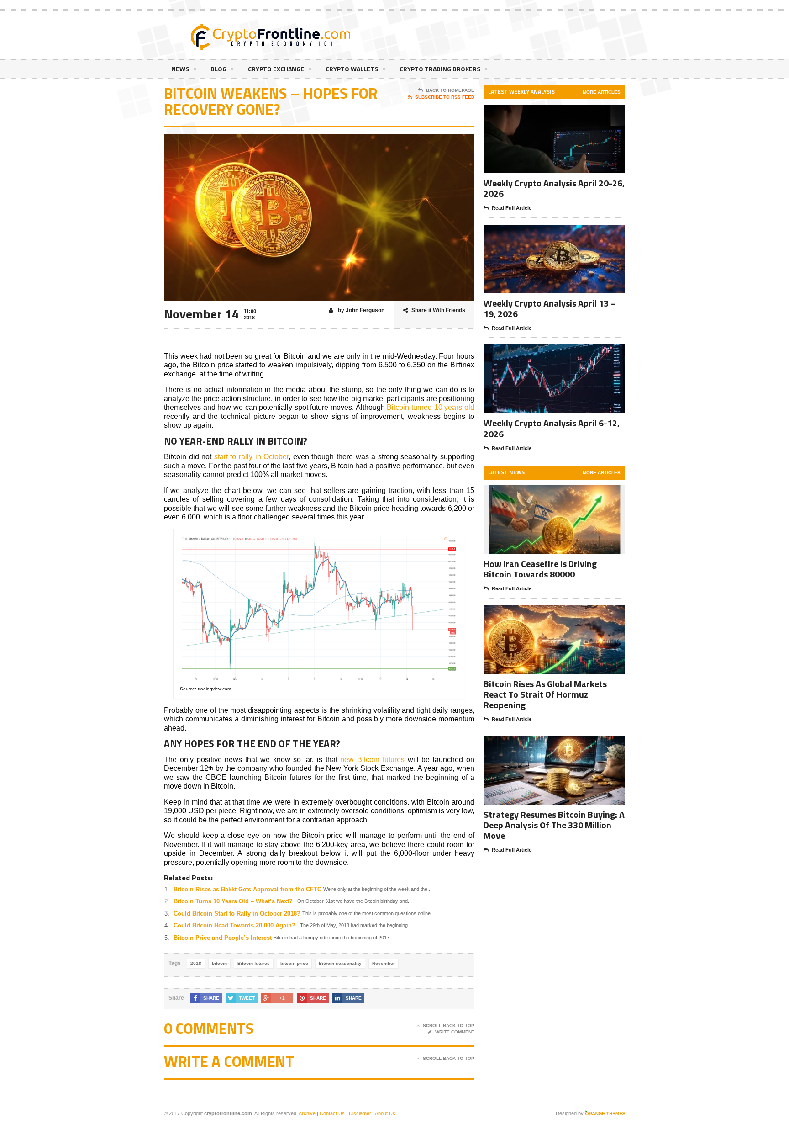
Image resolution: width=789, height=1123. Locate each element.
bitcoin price (294, 963)
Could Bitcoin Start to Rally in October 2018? (237, 913)
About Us (385, 1113)
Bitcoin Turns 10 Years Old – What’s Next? (233, 901)
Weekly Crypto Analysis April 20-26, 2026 (554, 188)
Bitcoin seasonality (340, 963)
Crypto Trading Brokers (440, 69)
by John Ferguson (360, 310)
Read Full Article (511, 208)
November (383, 963)
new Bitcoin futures (372, 759)
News (180, 69)
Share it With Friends (438, 310)
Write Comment (454, 1031)
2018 (195, 963)
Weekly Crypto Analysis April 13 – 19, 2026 (550, 308)
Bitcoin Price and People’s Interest (223, 937)
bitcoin (219, 963)
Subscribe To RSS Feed (444, 97)
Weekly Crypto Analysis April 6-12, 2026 (552, 428)
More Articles (602, 92)
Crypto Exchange (276, 69)
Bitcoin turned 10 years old (430, 407)
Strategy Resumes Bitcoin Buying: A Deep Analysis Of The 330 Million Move (554, 824)
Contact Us (332, 1113)
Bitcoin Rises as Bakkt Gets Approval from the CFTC (247, 889)
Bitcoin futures (253, 963)
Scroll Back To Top (448, 1025)
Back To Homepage (450, 90)
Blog (218, 69)
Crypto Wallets (352, 69)
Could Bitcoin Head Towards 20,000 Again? (234, 925)
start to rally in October (251, 457)
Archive (307, 1113)
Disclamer (360, 1113)
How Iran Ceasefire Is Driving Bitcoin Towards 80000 (540, 568)
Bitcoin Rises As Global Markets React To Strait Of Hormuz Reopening (545, 694)
